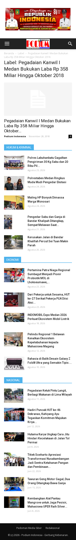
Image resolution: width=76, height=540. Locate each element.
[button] (70, 43)
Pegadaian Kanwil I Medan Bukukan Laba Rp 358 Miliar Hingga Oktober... (37, 125)
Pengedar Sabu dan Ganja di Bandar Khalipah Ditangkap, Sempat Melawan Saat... (46, 221)
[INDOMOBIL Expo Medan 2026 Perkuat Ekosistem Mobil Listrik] (14, 317)
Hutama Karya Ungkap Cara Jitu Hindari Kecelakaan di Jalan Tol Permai (49, 438)
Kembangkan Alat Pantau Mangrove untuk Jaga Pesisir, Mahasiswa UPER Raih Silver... (47, 502)
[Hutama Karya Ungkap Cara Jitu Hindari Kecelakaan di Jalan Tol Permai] (14, 436)
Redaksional (53, 528)
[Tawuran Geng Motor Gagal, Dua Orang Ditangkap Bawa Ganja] (14, 484)
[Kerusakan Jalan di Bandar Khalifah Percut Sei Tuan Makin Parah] (13, 242)
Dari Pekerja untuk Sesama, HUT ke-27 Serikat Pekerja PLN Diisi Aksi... (49, 298)
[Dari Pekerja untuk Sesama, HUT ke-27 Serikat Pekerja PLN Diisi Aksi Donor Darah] (14, 299)
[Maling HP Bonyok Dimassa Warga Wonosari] (14, 202)
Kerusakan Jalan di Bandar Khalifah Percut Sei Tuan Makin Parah (48, 241)
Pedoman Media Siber (29, 528)
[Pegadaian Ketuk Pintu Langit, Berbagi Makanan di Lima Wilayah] (13, 396)
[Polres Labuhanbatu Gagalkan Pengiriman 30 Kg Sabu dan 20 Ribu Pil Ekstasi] (14, 163)
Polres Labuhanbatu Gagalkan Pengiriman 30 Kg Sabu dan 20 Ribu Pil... (48, 161)
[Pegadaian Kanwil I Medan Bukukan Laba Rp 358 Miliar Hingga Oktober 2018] (38, 99)
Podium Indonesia (15, 136)
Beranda (9, 53)
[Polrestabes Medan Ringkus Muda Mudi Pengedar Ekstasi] (14, 183)
